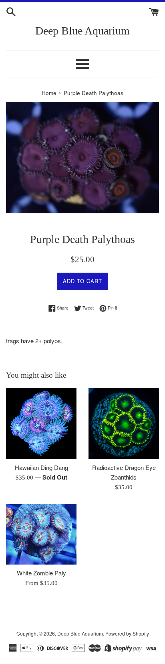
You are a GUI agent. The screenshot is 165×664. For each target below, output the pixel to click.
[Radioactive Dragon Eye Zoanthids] (124, 423)
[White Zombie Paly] (41, 534)
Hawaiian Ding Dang (41, 467)
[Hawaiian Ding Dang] (41, 423)
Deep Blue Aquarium (82, 30)
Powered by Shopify (127, 633)
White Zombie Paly (41, 573)
